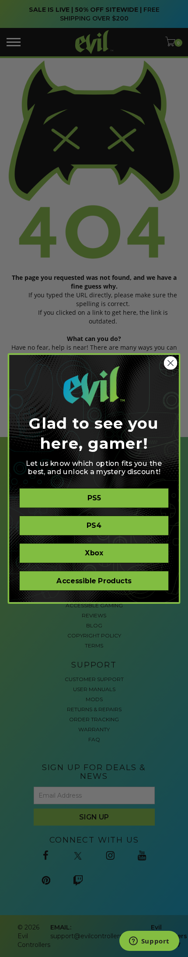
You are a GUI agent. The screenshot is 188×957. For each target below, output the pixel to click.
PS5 (94, 498)
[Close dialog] (171, 363)
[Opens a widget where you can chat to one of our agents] (149, 942)
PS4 (94, 525)
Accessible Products (93, 581)
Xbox (94, 553)
